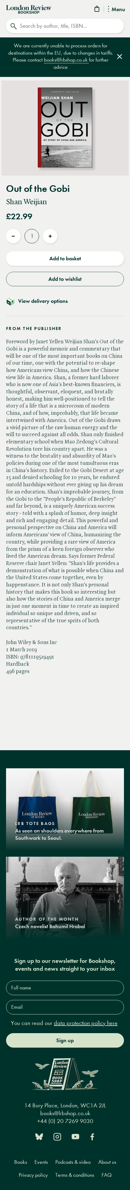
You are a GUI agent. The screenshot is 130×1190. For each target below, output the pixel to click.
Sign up (65, 1040)
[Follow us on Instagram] (57, 1136)
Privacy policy (33, 1175)
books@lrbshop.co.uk (66, 60)
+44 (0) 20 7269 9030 (65, 1121)
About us (107, 1162)
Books (20, 1162)
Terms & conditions (74, 1175)
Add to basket (65, 258)
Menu (118, 10)
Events (41, 1162)
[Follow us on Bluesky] (39, 1136)
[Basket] (97, 10)
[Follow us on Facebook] (92, 1136)
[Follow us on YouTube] (75, 1136)
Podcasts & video (73, 1162)
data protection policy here (86, 1023)
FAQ (107, 1175)
